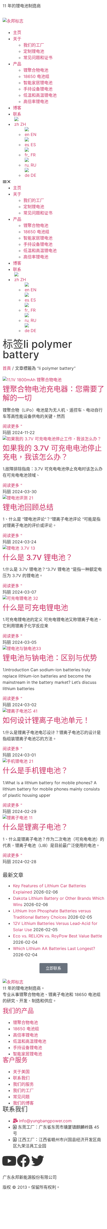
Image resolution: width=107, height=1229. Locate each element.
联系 (17, 114)
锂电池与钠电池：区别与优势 (50, 657)
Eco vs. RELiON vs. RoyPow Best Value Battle (57, 935)
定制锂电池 (33, 51)
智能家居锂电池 (37, 82)
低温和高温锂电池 (40, 95)
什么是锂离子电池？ (35, 827)
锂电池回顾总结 (28, 507)
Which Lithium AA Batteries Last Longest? (54, 948)
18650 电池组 (36, 76)
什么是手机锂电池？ (35, 770)
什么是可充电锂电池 (35, 607)
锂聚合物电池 (35, 70)
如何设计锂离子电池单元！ (46, 720)
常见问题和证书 (37, 57)
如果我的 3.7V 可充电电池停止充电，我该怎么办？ (52, 453)
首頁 (7, 368)
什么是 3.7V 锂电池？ (38, 557)
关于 (17, 38)
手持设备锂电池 (37, 89)
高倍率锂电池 (35, 101)
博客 (17, 107)
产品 (17, 63)
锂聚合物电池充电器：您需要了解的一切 (53, 393)
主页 (17, 32)
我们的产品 (18, 1011)
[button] (53, 181)
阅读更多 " (12, 426)
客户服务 (15, 1060)
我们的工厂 (33, 45)
